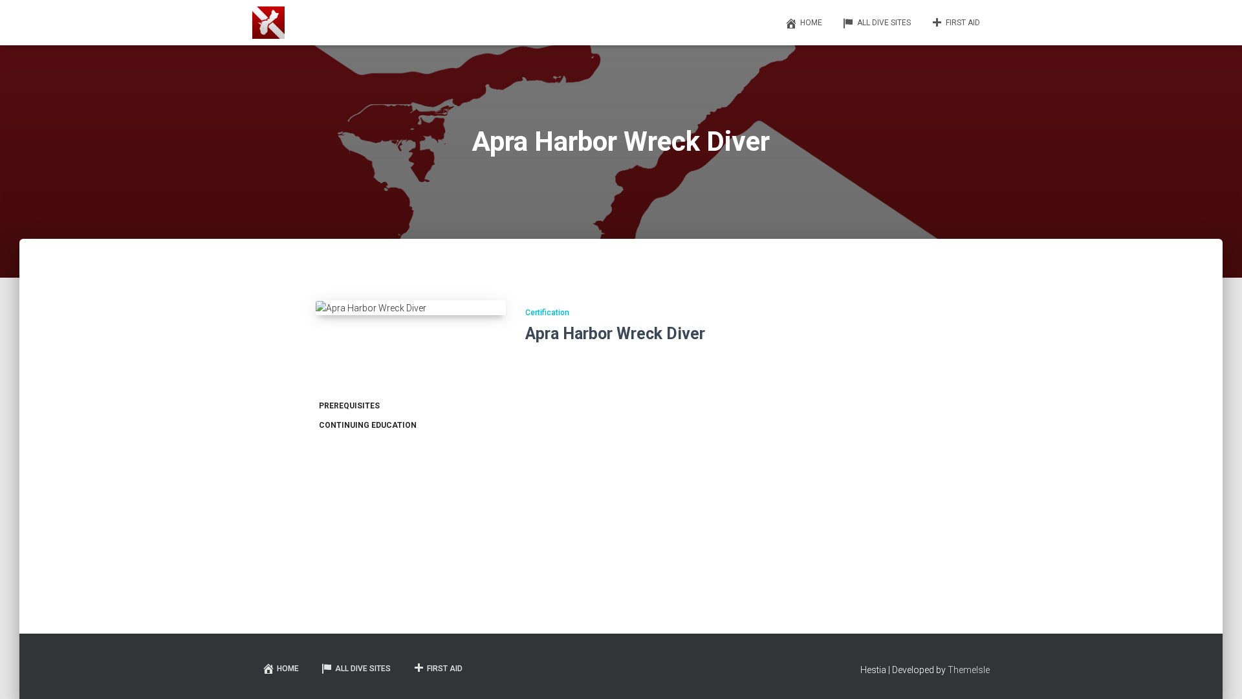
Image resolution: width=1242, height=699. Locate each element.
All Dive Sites (884, 22)
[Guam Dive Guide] (268, 22)
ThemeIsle (969, 670)
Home (811, 22)
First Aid (963, 22)
